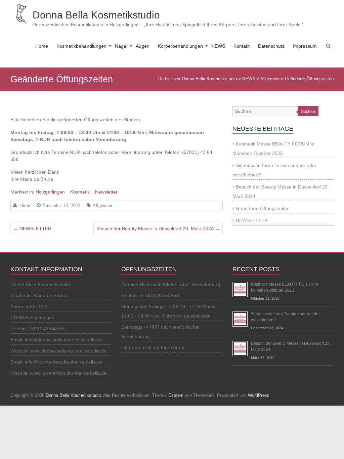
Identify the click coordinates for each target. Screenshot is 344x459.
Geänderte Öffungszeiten (263, 208)
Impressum (305, 46)
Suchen (308, 111)
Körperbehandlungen (180, 46)
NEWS (218, 46)
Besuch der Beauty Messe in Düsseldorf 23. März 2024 (158, 228)
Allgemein (102, 205)
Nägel (121, 46)
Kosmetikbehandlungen (81, 46)
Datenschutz (271, 46)
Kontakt (241, 46)
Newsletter (106, 192)
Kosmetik (80, 192)
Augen (142, 46)
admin (24, 205)
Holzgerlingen (50, 192)
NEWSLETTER (32, 228)
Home (41, 46)
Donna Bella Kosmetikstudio (96, 14)
